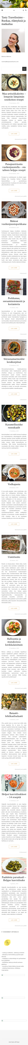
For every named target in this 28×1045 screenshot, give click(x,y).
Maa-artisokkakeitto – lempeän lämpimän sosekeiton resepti (14, 96)
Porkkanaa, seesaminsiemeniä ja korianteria (14, 301)
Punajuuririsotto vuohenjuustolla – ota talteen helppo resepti (14, 167)
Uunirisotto (14, 557)
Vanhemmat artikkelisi (11, 932)
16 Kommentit (22, 852)
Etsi (24, 69)
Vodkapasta (14, 484)
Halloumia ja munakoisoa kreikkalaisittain (14, 641)
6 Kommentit (23, 459)
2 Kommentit (23, 334)
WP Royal (17, 1042)
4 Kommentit (23, 273)
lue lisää (14, 133)
